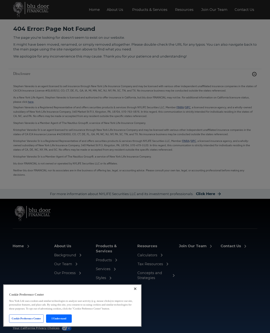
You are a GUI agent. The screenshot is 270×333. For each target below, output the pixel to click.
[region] (72, 305)
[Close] (135, 288)
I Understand (59, 318)
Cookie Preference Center (26, 318)
